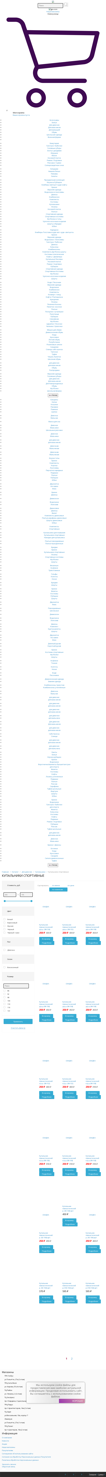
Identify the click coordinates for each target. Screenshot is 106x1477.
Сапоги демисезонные (54, 858)
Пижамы (54, 174)
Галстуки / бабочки (54, 242)
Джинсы (54, 495)
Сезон (9, 959)
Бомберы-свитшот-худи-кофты (54, 185)
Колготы (54, 576)
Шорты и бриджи (54, 224)
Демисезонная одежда (54, 679)
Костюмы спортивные (54, 652)
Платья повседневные (54, 541)
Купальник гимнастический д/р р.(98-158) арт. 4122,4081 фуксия (69, 1006)
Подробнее (46, 943)
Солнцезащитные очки (54, 165)
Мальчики (54, 428)
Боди (54, 673)
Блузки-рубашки (54, 757)
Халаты (54, 176)
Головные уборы (54, 148)
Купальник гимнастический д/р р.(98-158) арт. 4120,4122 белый (92, 929)
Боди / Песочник (54, 282)
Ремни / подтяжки (54, 264)
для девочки (54, 715)
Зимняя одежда (54, 681)
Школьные (54, 611)
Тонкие (54, 663)
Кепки (54, 402)
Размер (10, 976)
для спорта (54, 767)
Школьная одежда (54, 135)
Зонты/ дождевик (54, 150)
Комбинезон (54, 197)
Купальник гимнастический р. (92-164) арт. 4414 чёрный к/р (46, 1288)
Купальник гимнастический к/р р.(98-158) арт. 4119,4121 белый (92, 1083)
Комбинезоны (54, 249)
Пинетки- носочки (54, 307)
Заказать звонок (9, 1464)
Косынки (54, 404)
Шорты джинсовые (54, 520)
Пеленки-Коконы (54, 304)
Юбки (54, 226)
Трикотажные (54, 570)
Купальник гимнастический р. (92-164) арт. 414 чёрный (69, 1209)
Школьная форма (54, 391)
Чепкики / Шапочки (54, 326)
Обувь (54, 132)
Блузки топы (54, 458)
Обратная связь (8, 1466)
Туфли (54, 354)
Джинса (54, 194)
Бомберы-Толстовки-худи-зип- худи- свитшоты (54, 232)
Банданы (54, 399)
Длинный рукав (54, 643)
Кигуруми (54, 169)
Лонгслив (54, 504)
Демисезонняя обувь (54, 332)
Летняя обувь (54, 339)
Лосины (54, 207)
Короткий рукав (54, 646)
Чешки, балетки (54, 357)
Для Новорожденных (54, 383)
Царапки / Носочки (54, 324)
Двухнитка (54, 484)
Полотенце (54, 314)
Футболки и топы (54, 219)
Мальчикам (54, 448)
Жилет (54, 513)
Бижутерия (54, 143)
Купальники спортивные (54, 535)
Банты (54, 752)
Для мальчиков (54, 127)
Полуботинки (54, 342)
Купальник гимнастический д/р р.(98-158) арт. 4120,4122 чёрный (46, 1006)
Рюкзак (54, 784)
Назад (54, 395)
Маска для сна (54, 421)
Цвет (9, 911)
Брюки (54, 187)
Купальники (54, 204)
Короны (54, 465)
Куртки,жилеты (54, 629)
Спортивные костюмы (54, 216)
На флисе (54, 568)
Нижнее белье (54, 171)
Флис (54, 489)
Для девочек (54, 125)
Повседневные (54, 608)
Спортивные (54, 529)
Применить (18, 1021)
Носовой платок (54, 158)
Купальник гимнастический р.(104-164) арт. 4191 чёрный (92, 1286)
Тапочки (54, 352)
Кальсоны (54, 247)
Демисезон (54, 498)
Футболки (54, 274)
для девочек (54, 363)
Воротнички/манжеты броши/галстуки (54, 764)
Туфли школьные (54, 789)
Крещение (54, 299)
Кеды (54, 335)
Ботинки (54, 848)
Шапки (54, 412)
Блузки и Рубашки (54, 182)
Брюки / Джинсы (54, 845)
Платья (54, 211)
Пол (8, 942)
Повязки (54, 409)
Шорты (54, 278)
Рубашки (54, 266)
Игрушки (54, 153)
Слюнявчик (54, 319)
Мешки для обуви (54, 330)
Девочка (54, 415)
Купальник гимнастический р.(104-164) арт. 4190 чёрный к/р (69, 1288)
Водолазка (54, 618)
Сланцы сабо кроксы (54, 349)
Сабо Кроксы (54, 734)
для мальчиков (54, 365)
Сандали (54, 856)
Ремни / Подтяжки (54, 160)
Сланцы (54, 736)
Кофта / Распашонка (54, 297)
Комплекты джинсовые (54, 515)
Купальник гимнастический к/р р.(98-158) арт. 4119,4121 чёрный (92, 1160)
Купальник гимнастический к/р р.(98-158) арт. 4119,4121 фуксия (69, 1160)
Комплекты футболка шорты (54, 252)
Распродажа (54, 139)
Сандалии (54, 347)
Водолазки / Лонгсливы (54, 239)
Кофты (54, 774)
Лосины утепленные (54, 776)
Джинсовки (54, 508)
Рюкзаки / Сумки (54, 163)
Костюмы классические (54, 254)
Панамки (54, 407)
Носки (54, 579)
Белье (54, 122)
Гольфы (54, 574)
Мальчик (54, 418)
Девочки (54, 425)
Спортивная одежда (54, 214)
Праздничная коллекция (54, 180)
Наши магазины (53, 11)
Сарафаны (54, 786)
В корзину (46, 939)
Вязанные (54, 565)
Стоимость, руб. (13, 885)
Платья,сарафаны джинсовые (54, 518)
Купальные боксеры (54, 259)
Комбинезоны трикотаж (54, 685)
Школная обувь (54, 359)
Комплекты (54, 199)
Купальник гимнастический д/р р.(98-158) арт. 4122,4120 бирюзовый (92, 1006)
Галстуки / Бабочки (54, 146)
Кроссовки (54, 337)
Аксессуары (54, 120)
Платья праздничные (54, 543)
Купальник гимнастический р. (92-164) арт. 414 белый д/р (46, 1236)
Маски (54, 155)
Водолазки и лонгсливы (54, 192)
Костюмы (54, 202)
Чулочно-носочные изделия (54, 221)
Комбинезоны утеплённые (54, 687)
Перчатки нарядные (54, 470)
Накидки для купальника (54, 537)
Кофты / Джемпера (54, 257)
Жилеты (54, 591)
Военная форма (54, 137)
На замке (54, 486)
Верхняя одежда (54, 189)
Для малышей (54, 130)
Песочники (54, 675)
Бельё (54, 754)
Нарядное (54, 230)
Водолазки (54, 287)
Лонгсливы (54, 468)
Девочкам (54, 446)
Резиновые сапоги (54, 344)
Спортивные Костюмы (54, 271)
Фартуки (54, 791)
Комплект (54, 626)
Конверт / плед (54, 294)
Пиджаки (54, 473)
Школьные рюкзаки (54, 430)
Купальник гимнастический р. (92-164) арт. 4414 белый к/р (92, 1236)
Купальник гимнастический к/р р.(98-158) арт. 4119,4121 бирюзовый (46, 1160)
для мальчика (54, 718)
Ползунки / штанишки (54, 311)
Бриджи (54, 547)
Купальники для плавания (54, 532)
